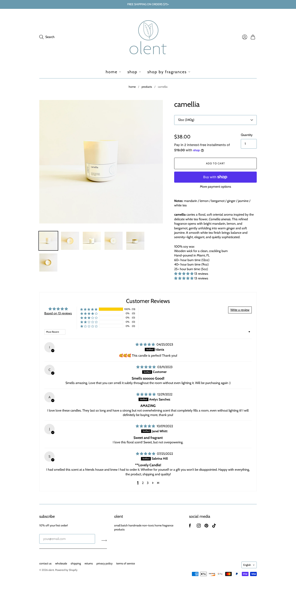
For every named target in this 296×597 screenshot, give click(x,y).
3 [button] (148, 483)
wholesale (61, 563)
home (111, 71)
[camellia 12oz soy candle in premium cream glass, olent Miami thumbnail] (48, 241)
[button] (184, 274)
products (147, 87)
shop (132, 71)
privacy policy (104, 563)
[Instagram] (199, 526)
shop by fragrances (167, 71)
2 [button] (143, 483)
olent (51, 569)
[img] (146, 344)
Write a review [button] (239, 310)
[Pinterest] (206, 526)
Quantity (247, 135)
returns (89, 563)
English (247, 564)
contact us (45, 563)
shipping (76, 563)
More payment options (215, 186)
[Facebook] (190, 526)
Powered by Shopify (66, 569)
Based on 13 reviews (58, 313)
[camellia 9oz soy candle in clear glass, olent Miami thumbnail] (92, 241)
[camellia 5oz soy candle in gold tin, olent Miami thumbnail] (135, 241)
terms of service (125, 563)
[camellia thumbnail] (70, 241)
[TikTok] (214, 526)
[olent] (148, 37)
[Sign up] (104, 540)
